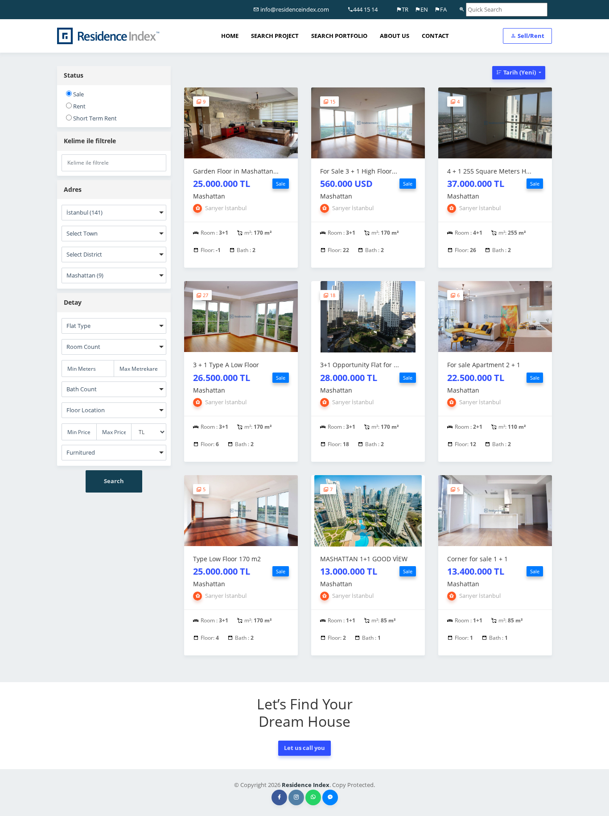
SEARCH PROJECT (275, 36)
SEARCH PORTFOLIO (339, 36)
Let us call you (304, 748)
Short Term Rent (94, 118)
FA (443, 9)
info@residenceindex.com (294, 9)
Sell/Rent (530, 36)
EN (424, 9)
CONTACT (435, 36)
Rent (79, 106)
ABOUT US (394, 36)
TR (405, 9)
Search (114, 481)
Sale (78, 94)
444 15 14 (365, 9)
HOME (230, 36)
